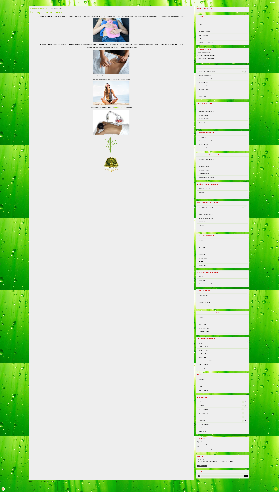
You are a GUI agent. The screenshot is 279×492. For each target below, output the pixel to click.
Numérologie (202, 420)
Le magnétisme (202, 108)
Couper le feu (202, 122)
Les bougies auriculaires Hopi (206, 218)
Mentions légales (134, 490)
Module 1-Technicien (203, 346)
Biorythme (201, 428)
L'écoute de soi (202, 93)
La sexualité (201, 251)
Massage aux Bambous (204, 173)
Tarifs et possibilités (203, 364)
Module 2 (201, 386)
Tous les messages (202, 465)
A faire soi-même (203, 401)
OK (246, 476)
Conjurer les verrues (204, 125)
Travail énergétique (203, 295)
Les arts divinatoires (203, 409)
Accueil (32, 8)
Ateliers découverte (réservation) (206, 58)
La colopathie (202, 254)
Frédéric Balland (203, 21)
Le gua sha (201, 225)
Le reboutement (202, 137)
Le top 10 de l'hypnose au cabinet (207, 71)
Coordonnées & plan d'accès (206, 42)
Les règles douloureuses (204, 244)
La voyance (201, 276)
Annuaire (273, 3)
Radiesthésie (202, 321)
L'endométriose (202, 247)
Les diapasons (202, 229)
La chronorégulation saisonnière (206, 207)
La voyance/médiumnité (204, 302)
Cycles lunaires (202, 431)
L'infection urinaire (203, 258)
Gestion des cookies (144, 490)
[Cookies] (3, 489)
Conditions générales (204, 368)
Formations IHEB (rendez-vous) (206, 55)
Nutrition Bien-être (203, 413)
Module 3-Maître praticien (205, 353)
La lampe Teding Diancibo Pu (206, 214)
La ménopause (202, 265)
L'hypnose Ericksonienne (204, 75)
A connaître (201, 405)
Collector (201, 417)
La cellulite (201, 240)
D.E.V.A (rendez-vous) (203, 61)
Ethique (200, 24)
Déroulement (202, 192)
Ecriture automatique (204, 328)
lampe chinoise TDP (119, 107)
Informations (202, 28)
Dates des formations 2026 (205, 361)
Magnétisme (201, 317)
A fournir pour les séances (205, 306)
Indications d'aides (203, 82)
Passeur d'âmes (202, 324)
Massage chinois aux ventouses (206, 177)
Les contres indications (204, 31)
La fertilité (201, 261)
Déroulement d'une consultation (206, 78)
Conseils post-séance (204, 86)
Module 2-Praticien (203, 350)
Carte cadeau (202, 38)
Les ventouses (202, 211)
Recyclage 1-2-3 (202, 357)
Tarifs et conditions (203, 35)
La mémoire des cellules (204, 188)
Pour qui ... (201, 343)
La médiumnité (202, 280)
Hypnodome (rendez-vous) (204, 52)
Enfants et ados (202, 96)
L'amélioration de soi (204, 89)
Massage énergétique (204, 170)
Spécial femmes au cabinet (41, 8)
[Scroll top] (276, 489)
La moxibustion (202, 221)
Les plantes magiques (204, 424)
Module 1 (201, 383)
